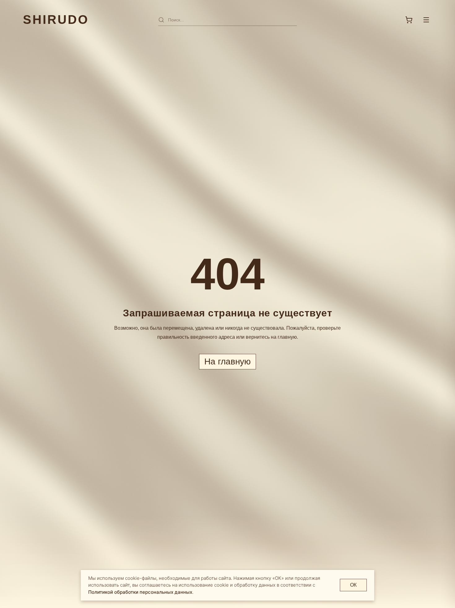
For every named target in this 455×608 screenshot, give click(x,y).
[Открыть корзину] (409, 20)
